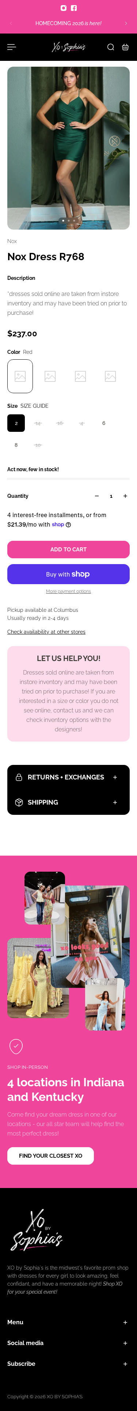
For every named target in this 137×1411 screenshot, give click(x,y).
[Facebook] (74, 8)
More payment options (68, 591)
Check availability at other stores (46, 632)
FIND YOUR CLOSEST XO (50, 1156)
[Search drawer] (110, 47)
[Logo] (69, 47)
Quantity (17, 496)
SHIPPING (43, 802)
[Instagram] (63, 8)
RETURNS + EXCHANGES (66, 777)
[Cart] (125, 47)
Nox (12, 241)
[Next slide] (126, 23)
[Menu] (11, 47)
